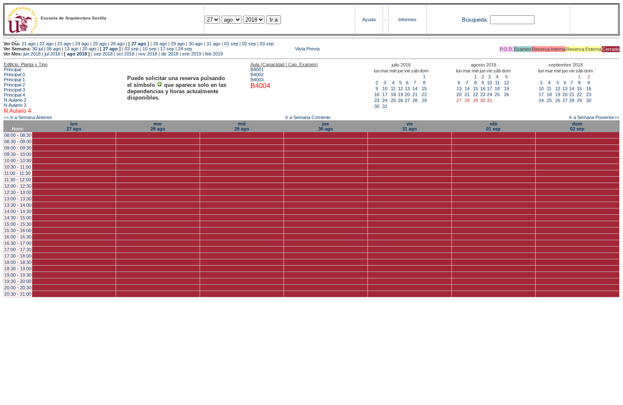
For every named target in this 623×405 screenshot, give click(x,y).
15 (424, 88)
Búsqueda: (475, 20)
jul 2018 (52, 53)
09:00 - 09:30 (17, 147)
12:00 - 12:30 (17, 186)
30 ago (196, 43)
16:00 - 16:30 (17, 236)
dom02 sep (577, 126)
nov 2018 (147, 53)
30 (376, 106)
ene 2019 (191, 53)
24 (384, 100)
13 (407, 88)
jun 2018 (32, 53)
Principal (12, 69)
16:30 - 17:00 (17, 243)
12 (400, 88)
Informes (407, 19)
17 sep (167, 48)
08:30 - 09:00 (17, 141)
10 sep (149, 48)
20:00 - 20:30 (17, 287)
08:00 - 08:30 (17, 135)
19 (400, 94)
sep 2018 (103, 53)
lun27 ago (74, 126)
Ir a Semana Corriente (308, 117)
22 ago (46, 43)
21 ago (29, 43)
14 (414, 88)
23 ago (64, 43)
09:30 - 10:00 (17, 154)
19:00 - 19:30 (17, 274)
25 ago (100, 43)
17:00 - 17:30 (17, 249)
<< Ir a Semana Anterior (28, 117)
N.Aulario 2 (15, 100)
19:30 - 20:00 (17, 281)
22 (424, 94)
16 (376, 94)
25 (393, 100)
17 (384, 94)
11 (393, 88)
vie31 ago (409, 126)
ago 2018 (77, 53)
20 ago (89, 48)
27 (407, 100)
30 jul (37, 48)
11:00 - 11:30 (17, 173)
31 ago (213, 43)
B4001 (257, 69)
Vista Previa (256, 48)
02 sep (249, 43)
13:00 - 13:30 (17, 198)
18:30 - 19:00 (17, 268)
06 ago (54, 48)
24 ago (82, 43)
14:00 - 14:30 (17, 211)
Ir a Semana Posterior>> (594, 117)
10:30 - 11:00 (17, 166)
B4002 (257, 74)
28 (414, 100)
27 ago (138, 43)
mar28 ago (157, 126)
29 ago (178, 43)
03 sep (267, 43)
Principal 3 (14, 89)
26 (400, 100)
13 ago (71, 48)
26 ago (118, 43)
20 (407, 94)
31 (384, 106)
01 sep (231, 43)
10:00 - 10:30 (17, 160)
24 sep (185, 48)
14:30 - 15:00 (17, 217)
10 (384, 88)
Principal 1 (14, 79)
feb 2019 (214, 53)
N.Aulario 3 (15, 105)
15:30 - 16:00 (17, 230)
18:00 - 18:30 (17, 262)
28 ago (160, 43)
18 (393, 94)
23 (376, 100)
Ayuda (368, 19)
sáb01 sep (493, 126)
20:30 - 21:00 (17, 294)
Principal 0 (14, 74)
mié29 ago (241, 126)
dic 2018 (169, 53)
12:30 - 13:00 (17, 192)
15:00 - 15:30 (17, 224)
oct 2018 (125, 53)
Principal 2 (14, 84)
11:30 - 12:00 (17, 179)
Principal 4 (14, 94)
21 (414, 94)
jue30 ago (325, 126)
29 (424, 100)
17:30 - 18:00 (17, 255)
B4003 (257, 79)
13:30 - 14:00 (17, 205)
